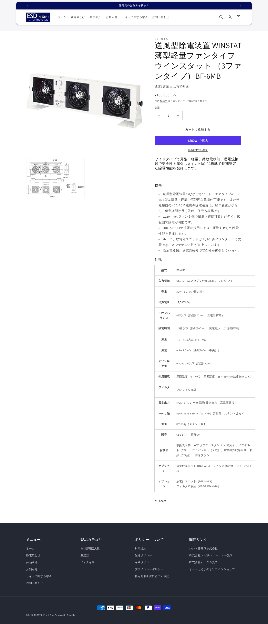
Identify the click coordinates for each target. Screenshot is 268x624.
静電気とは (33, 555)
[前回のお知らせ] (27, 5)
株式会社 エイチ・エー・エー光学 (211, 555)
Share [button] (162, 501)
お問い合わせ (34, 583)
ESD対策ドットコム (44, 615)
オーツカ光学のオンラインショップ (212, 569)
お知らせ (31, 569)
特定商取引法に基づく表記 (152, 576)
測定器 (84, 555)
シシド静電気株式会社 (203, 548)
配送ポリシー (143, 555)
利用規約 (140, 548)
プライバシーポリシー (149, 569)
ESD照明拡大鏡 (90, 548)
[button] (221, 17)
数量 (157, 107)
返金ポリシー (143, 562)
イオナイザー (89, 562)
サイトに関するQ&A (38, 576)
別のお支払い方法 (198, 150)
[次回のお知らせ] (240, 5)
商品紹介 (31, 562)
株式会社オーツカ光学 (203, 562)
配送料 (164, 100)
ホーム (30, 548)
